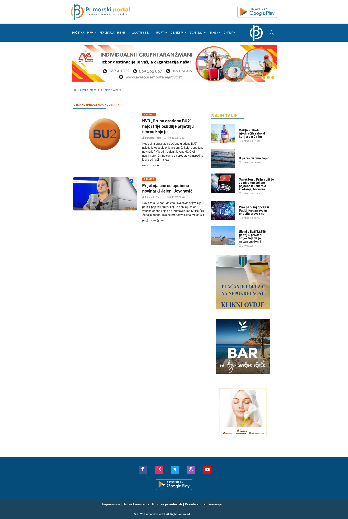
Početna (78, 32)
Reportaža (107, 32)
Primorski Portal (153, 138)
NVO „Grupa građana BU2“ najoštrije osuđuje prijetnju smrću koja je (168, 126)
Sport (159, 32)
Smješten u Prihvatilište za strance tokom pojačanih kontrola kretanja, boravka (256, 184)
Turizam (243, 203)
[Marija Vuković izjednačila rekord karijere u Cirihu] (223, 133)
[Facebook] (143, 470)
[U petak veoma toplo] (223, 158)
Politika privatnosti (167, 504)
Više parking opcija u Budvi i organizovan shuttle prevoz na (254, 210)
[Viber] (191, 470)
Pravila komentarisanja (203, 504)
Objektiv (177, 32)
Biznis (121, 32)
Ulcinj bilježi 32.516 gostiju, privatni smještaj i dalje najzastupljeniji (252, 236)
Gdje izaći (196, 32)
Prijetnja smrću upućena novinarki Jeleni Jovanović (167, 188)
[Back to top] (339, 509)
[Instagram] (159, 470)
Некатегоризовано (250, 126)
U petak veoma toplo (254, 158)
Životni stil (140, 32)
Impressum (111, 504)
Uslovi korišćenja (136, 504)
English (215, 32)
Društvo (149, 114)
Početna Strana (87, 89)
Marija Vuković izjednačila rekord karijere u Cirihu (252, 133)
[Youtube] (207, 470)
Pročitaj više (150, 165)
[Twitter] (175, 470)
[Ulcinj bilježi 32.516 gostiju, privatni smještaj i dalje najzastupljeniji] (223, 235)
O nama (228, 32)
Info (90, 32)
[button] (272, 32)
